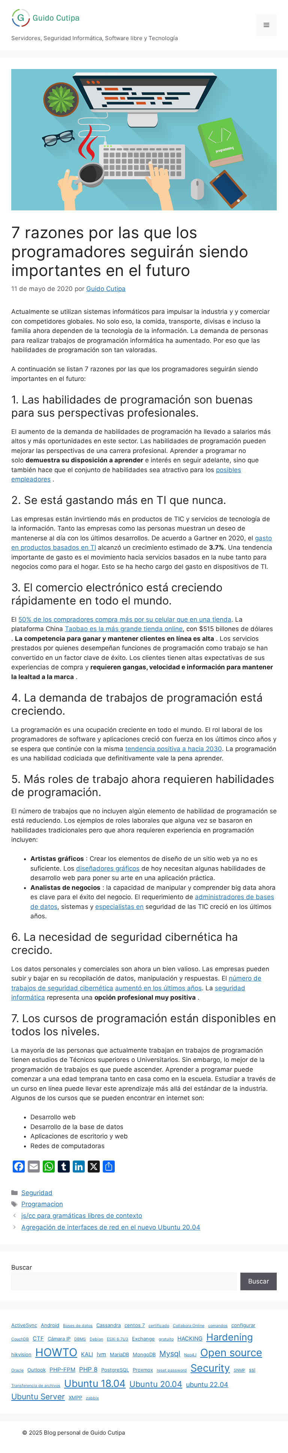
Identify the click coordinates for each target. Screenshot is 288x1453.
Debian (96, 1339)
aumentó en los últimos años (158, 988)
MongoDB (144, 1354)
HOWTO (56, 1352)
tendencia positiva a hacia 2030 (173, 749)
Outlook (36, 1370)
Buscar (21, 1267)
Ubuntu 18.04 (95, 1383)
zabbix (92, 1398)
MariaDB (119, 1354)
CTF (38, 1338)
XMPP (75, 1398)
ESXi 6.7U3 (117, 1339)
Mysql (169, 1353)
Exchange (143, 1339)
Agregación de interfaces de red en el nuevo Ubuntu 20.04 (110, 1227)
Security (210, 1368)
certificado (158, 1325)
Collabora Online (188, 1325)
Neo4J (190, 1355)
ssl (252, 1370)
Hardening (229, 1337)
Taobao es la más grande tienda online (124, 629)
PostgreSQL (115, 1370)
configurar (243, 1325)
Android (50, 1325)
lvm (101, 1354)
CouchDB (20, 1339)
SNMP (239, 1370)
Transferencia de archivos (35, 1385)
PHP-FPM (62, 1369)
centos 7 (134, 1325)
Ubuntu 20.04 (155, 1384)
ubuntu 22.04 (207, 1385)
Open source (231, 1352)
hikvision (21, 1354)
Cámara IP (59, 1339)
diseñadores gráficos (108, 868)
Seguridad (36, 1193)
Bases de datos (78, 1325)
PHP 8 (88, 1369)
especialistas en (119, 906)
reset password (172, 1370)
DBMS (80, 1339)
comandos (218, 1325)
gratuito (166, 1339)
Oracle (17, 1370)
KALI (87, 1354)
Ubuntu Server (38, 1396)
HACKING (189, 1338)
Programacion (42, 1204)
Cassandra (108, 1325)
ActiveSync (24, 1325)
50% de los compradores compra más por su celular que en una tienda (124, 619)
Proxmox (143, 1370)
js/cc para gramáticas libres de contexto (81, 1215)
